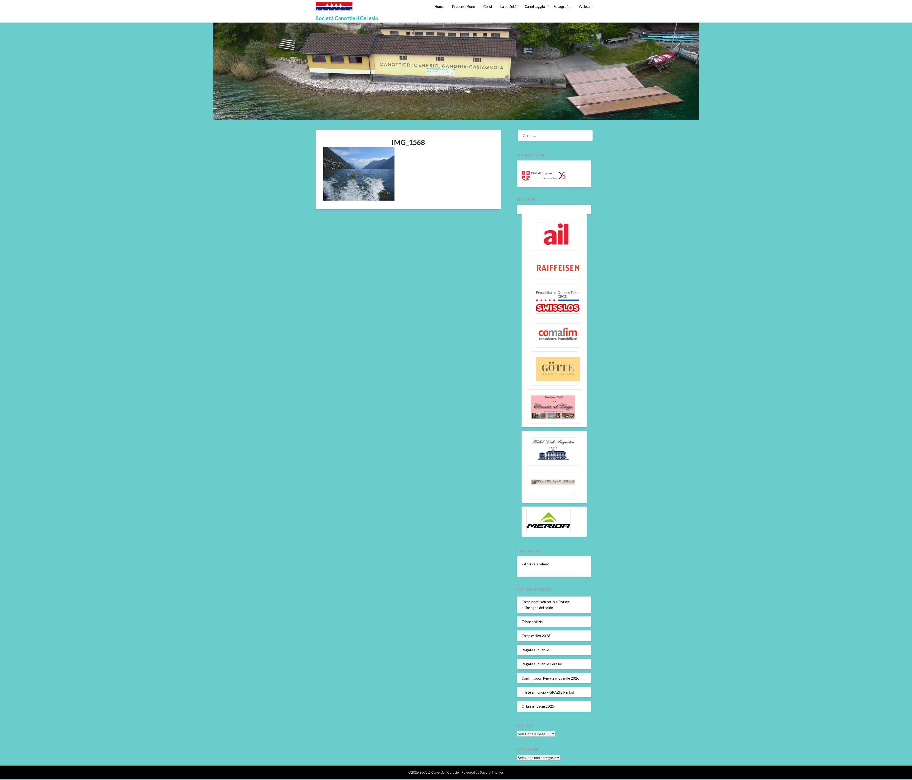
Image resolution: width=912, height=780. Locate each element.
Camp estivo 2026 (536, 636)
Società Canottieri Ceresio (347, 18)
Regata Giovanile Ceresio (542, 664)
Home (439, 6)
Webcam (585, 6)
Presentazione (463, 6)
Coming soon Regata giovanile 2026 (550, 678)
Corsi (487, 6)
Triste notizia (532, 622)
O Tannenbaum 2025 (538, 706)
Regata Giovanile (535, 650)
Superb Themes (492, 772)
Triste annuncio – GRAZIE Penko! (548, 692)
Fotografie (561, 6)
